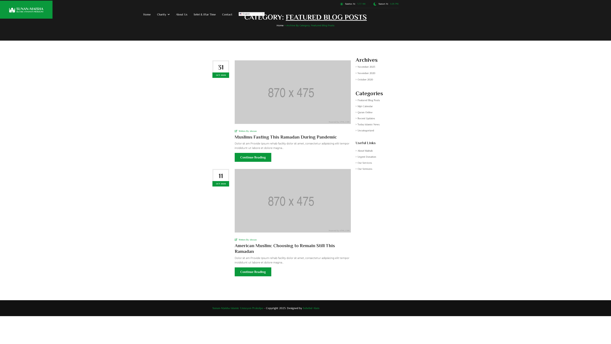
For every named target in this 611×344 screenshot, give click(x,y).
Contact (227, 14)
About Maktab (365, 150)
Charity (161, 14)
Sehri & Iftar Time (205, 14)
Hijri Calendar (365, 106)
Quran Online (365, 112)
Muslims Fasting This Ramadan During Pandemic (286, 137)
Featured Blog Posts (369, 100)
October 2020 (365, 79)
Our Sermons (365, 169)
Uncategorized (366, 130)
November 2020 (366, 73)
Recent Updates (366, 118)
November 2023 (366, 66)
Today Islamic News (369, 124)
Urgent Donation (367, 156)
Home (147, 14)
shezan (253, 131)
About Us (181, 14)
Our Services (365, 162)
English (246, 14)
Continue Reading (253, 157)
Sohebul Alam (311, 308)
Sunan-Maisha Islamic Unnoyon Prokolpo (237, 308)
